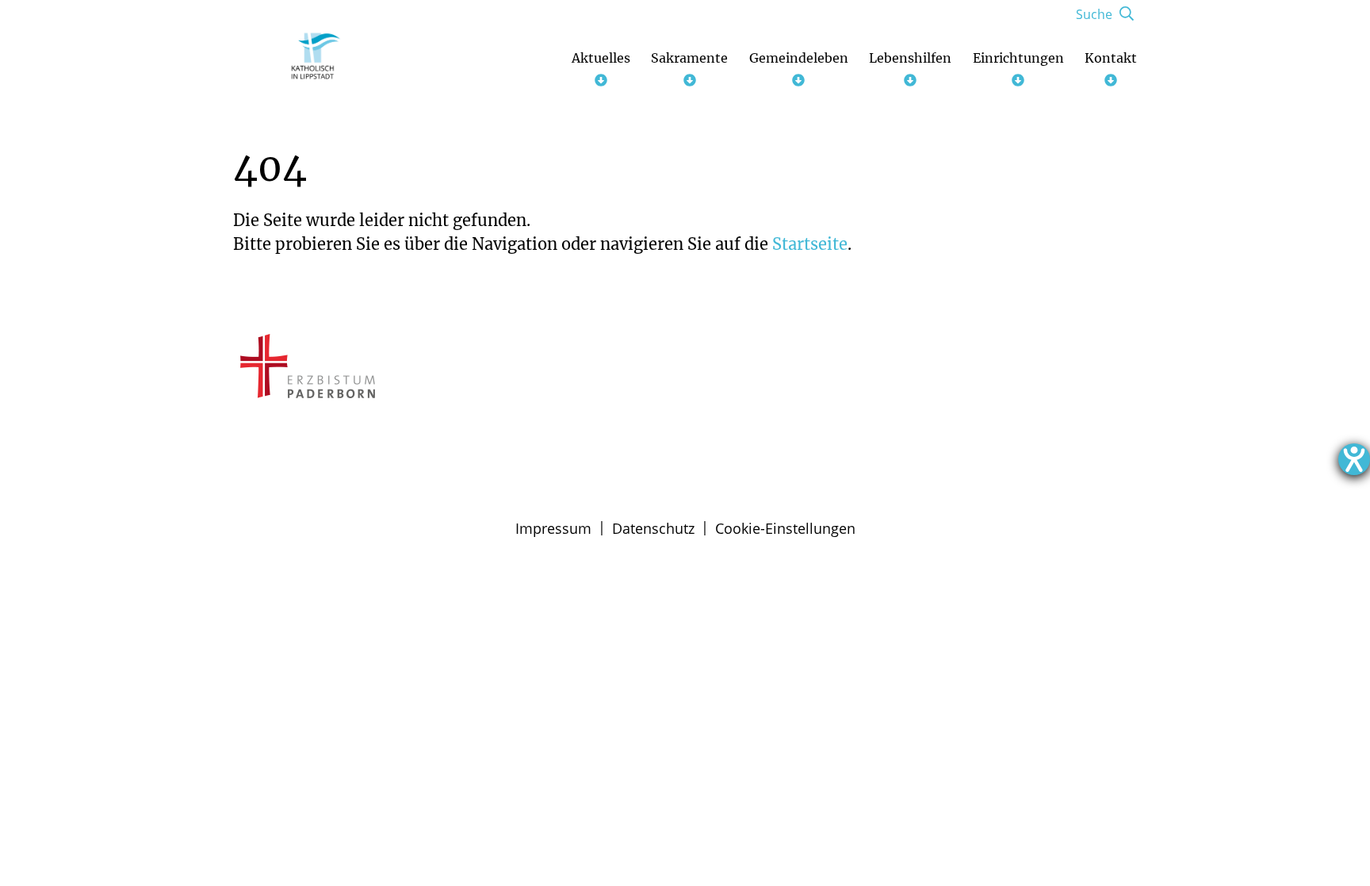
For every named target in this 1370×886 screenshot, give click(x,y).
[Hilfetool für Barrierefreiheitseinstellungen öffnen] (1354, 459)
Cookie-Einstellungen (785, 528)
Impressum (553, 528)
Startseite (810, 244)
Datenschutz (653, 528)
